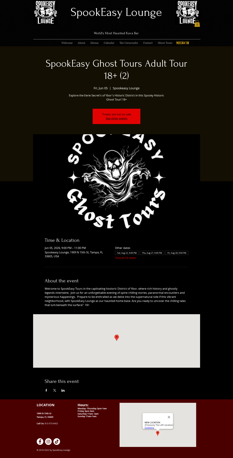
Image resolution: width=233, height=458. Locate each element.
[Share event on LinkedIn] (63, 390)
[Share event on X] (54, 390)
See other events (116, 118)
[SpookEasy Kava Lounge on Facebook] (40, 441)
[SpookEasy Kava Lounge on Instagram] (48, 441)
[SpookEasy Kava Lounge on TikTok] (56, 441)
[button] (197, 23)
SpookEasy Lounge (116, 12)
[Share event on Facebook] (46, 390)
